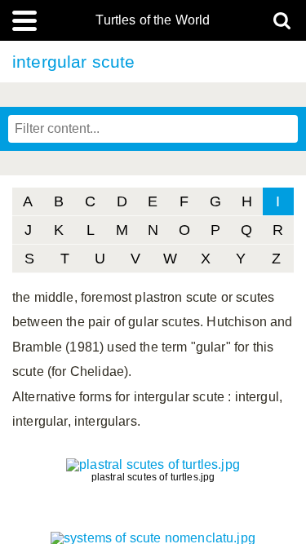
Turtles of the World (152, 20)
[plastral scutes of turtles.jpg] (153, 464)
